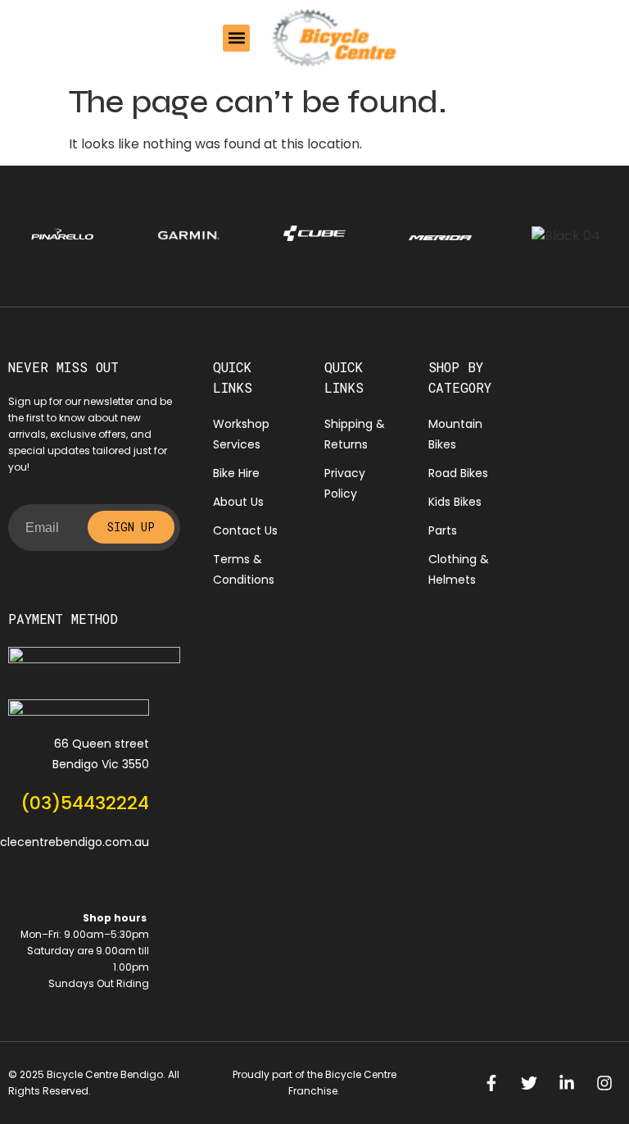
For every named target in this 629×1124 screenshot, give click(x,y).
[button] (236, 38)
